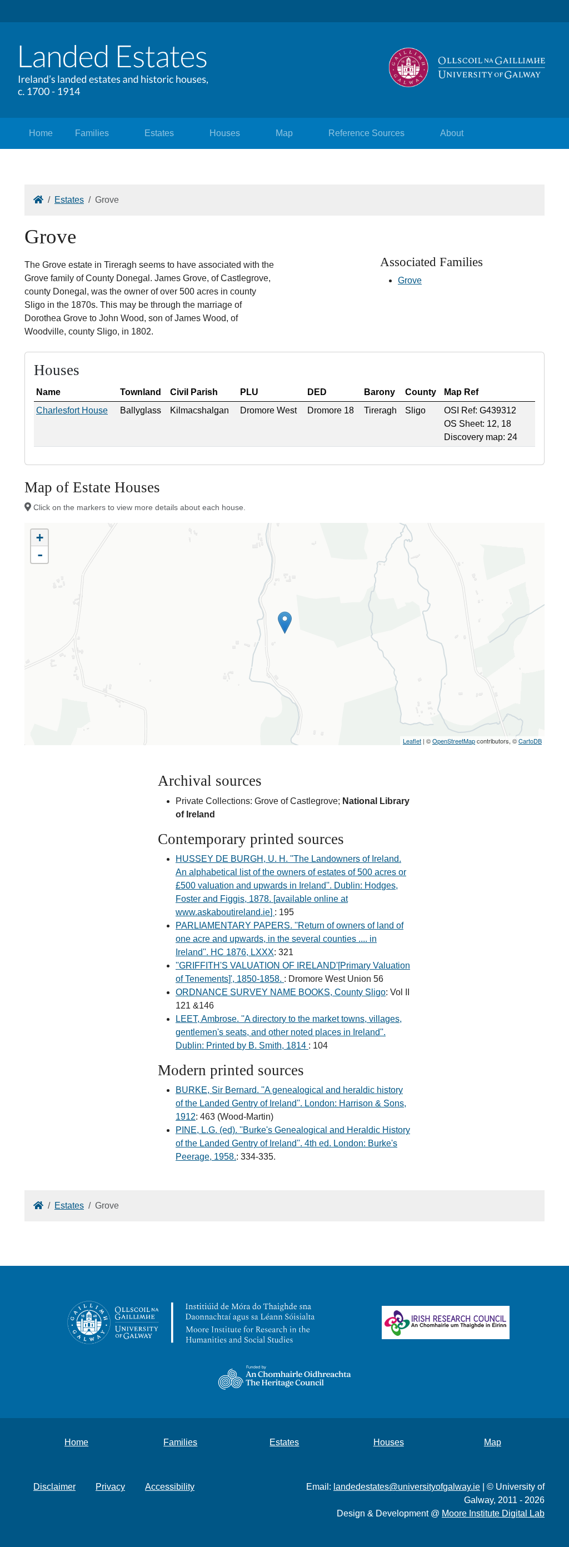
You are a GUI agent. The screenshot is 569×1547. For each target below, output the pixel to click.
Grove (410, 280)
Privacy (110, 1486)
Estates (159, 133)
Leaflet (412, 740)
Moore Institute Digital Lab (493, 1513)
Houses (224, 133)
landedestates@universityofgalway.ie (406, 1486)
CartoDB (530, 740)
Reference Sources (366, 133)
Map (284, 133)
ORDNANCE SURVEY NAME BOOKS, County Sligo (281, 992)
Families (92, 133)
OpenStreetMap (453, 740)
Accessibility (169, 1486)
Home (41, 133)
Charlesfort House (72, 410)
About (451, 133)
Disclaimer (54, 1486)
